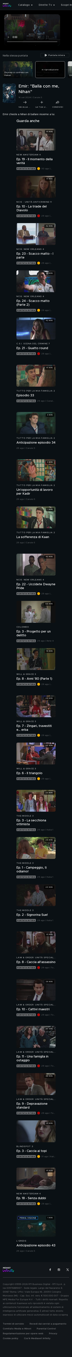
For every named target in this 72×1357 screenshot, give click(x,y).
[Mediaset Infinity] (7, 5)
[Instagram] (58, 1269)
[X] (67, 1269)
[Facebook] (50, 1269)
